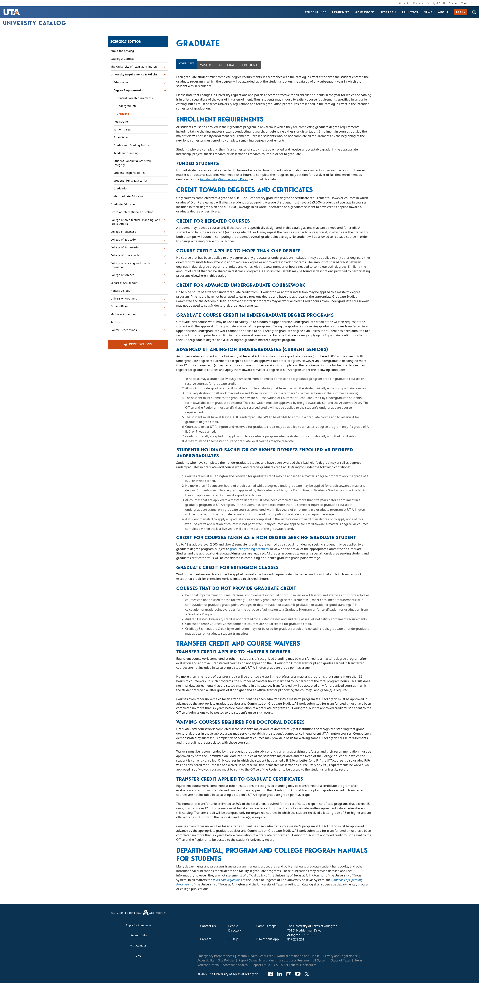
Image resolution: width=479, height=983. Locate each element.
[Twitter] (307, 974)
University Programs (124, 298)
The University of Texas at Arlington (134, 66)
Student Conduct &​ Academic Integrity (133, 163)
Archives (116, 322)
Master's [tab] (206, 65)
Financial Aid (122, 137)
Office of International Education (132, 212)
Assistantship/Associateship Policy (224, 179)
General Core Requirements (135, 98)
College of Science (122, 275)
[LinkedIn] (279, 974)
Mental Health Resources (255, 956)
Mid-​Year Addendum (124, 314)
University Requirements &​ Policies (134, 74)
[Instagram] (288, 974)
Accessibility (205, 960)
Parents (418, 3)
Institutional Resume (294, 960)
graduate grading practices (249, 549)
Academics (341, 12)
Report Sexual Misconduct (257, 960)
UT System (319, 960)
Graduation (121, 188)
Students (404, 3)
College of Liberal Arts (125, 255)
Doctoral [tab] (227, 65)
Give (473, 3)
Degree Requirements (128, 90)
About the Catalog (122, 51)
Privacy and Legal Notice (340, 956)
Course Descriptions (124, 330)
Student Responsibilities (129, 172)
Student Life (315, 12)
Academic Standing (126, 153)
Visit (464, 3)
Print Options (140, 344)
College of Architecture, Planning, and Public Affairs (135, 222)
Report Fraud (260, 965)
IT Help (233, 939)
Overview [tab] (186, 63)
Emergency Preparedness (215, 956)
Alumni (453, 3)
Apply (461, 12)
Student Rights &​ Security (130, 180)
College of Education (124, 239)
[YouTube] (297, 974)
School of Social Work (124, 283)
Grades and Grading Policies (132, 145)
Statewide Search (235, 965)
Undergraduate (127, 106)
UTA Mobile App (267, 939)
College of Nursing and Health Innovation (130, 265)
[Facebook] (270, 974)
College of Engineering (126, 247)
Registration (121, 121)
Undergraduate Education (127, 196)
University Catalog (34, 23)
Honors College (120, 290)
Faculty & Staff (436, 3)
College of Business (123, 231)
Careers (205, 939)
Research (388, 12)
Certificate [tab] (249, 65)
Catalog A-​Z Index (122, 58)
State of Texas (341, 960)
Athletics (410, 12)
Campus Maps (266, 926)
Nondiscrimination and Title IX (298, 956)
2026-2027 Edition (126, 41)
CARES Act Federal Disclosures (295, 965)
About (443, 12)
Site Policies (226, 960)
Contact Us (208, 926)
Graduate (123, 114)
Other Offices (119, 306)
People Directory (235, 928)
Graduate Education (124, 204)
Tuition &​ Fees (123, 129)
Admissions (365, 12)
